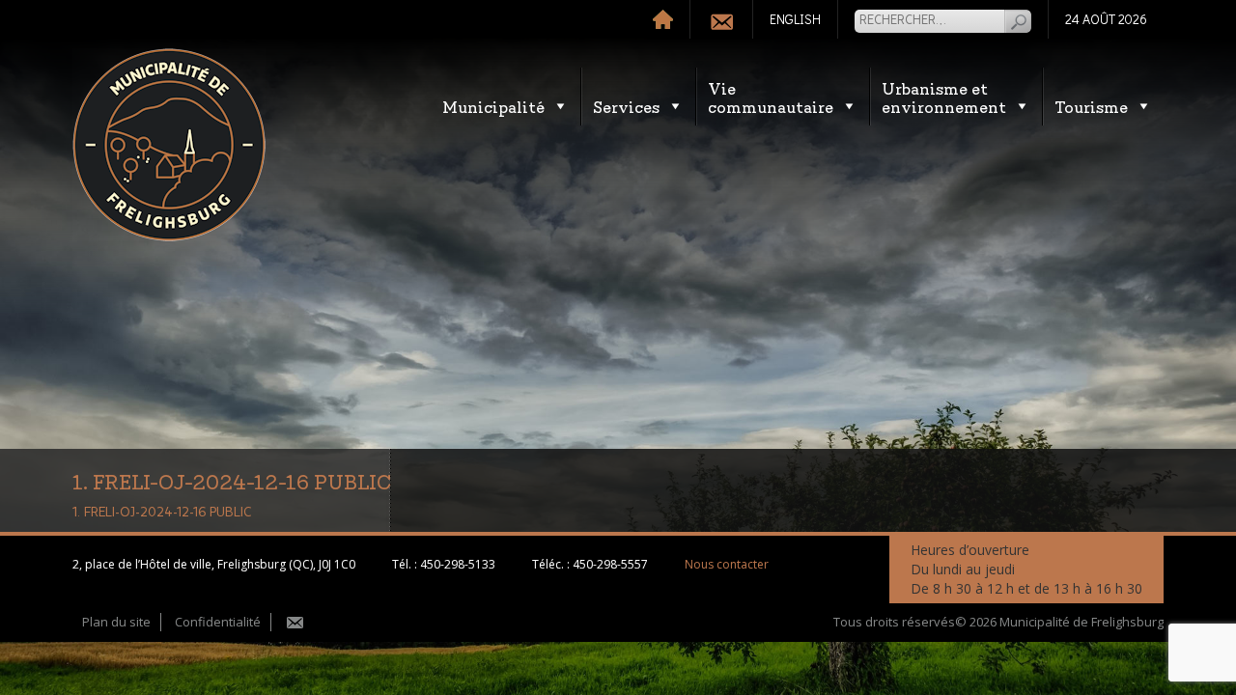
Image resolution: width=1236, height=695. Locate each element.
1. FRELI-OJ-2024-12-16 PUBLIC (161, 512)
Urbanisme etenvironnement (944, 96)
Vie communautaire (770, 96)
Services (626, 106)
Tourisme (1091, 106)
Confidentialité (218, 621)
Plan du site (116, 621)
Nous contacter (727, 564)
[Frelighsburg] (169, 144)
